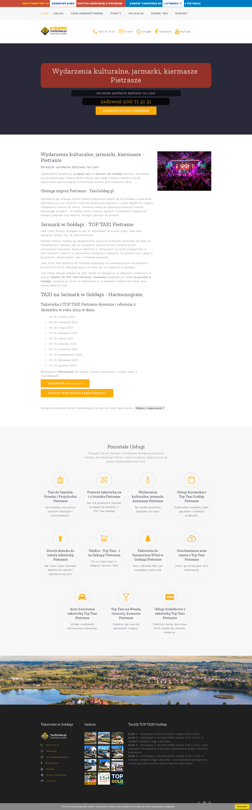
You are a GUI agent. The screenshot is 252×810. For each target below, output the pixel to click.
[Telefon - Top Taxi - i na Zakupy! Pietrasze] (104, 539)
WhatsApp (51, 751)
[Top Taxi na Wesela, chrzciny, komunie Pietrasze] (126, 597)
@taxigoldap (51, 763)
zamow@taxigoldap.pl (57, 757)
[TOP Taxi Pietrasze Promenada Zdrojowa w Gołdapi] (104, 752)
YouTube (50, 769)
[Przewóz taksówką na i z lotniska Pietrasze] (104, 480)
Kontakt (181, 13)
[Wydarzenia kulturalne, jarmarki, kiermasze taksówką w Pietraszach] (184, 171)
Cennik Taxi (159, 13)
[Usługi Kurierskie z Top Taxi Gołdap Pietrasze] (192, 480)
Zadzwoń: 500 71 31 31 (65, 383)
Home (45, 13)
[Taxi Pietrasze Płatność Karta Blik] (117, 765)
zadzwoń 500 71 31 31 (126, 101)
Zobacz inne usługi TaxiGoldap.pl (77, 393)
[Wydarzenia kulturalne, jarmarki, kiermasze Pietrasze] (148, 480)
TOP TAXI (51, 781)
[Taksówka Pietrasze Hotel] (90, 752)
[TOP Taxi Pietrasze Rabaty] (104, 778)
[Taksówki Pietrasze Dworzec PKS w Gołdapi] (104, 738)
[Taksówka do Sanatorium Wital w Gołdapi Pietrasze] (148, 539)
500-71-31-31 (52, 745)
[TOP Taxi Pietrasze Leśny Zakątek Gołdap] (117, 752)
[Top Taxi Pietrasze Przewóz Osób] (90, 778)
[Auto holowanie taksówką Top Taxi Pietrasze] (82, 597)
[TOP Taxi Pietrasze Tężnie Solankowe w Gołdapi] (90, 765)
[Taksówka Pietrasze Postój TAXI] (90, 738)
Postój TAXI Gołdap (56, 775)
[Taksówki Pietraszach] (53, 31)
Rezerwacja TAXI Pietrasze (126, 110)
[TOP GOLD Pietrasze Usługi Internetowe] (117, 778)
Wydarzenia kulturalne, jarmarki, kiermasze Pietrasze (126, 75)
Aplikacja (136, 13)
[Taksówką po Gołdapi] (126, 680)
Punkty (115, 13)
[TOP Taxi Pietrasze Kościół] (117, 738)
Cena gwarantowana (87, 13)
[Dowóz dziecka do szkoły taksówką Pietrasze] (60, 539)
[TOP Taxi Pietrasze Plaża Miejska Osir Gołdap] (104, 765)
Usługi (58, 13)
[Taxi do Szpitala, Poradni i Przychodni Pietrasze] (60, 480)
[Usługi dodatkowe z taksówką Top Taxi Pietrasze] (170, 597)
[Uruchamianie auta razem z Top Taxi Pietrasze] (192, 539)
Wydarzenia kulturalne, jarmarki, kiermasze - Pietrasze (92, 157)
